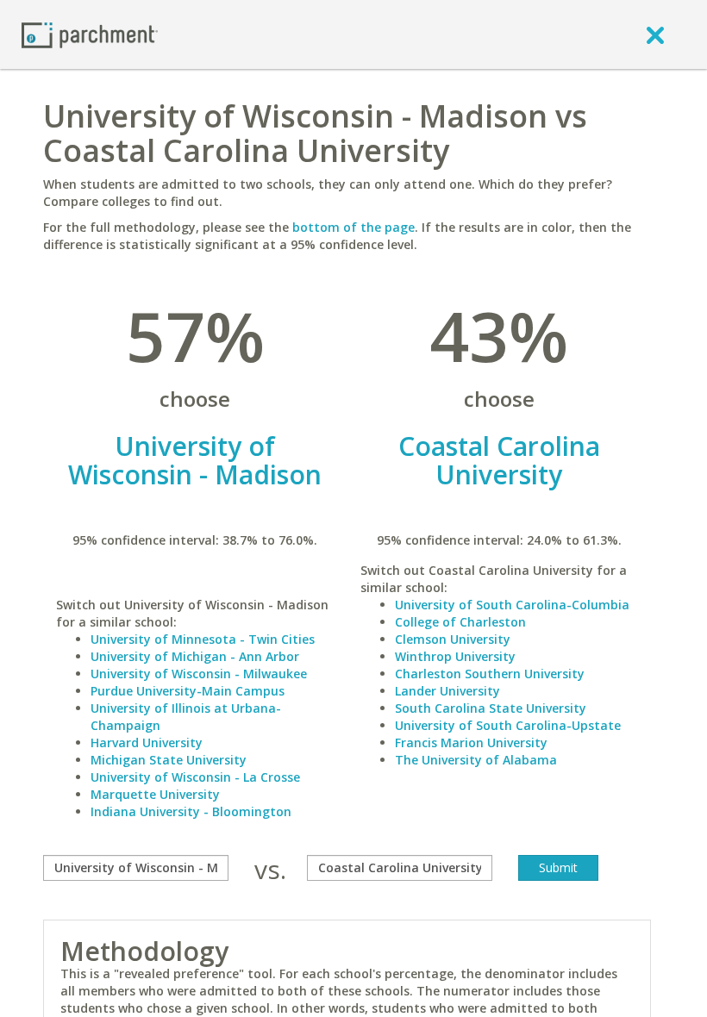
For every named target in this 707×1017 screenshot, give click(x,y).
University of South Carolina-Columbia (512, 604)
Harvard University (147, 742)
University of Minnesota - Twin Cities (203, 639)
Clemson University (452, 639)
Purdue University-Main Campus (188, 691)
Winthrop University (455, 656)
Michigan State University (169, 760)
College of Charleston (460, 622)
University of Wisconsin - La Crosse (195, 777)
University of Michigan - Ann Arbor (195, 656)
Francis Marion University (471, 742)
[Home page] (90, 34)
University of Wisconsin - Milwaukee (199, 673)
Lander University (447, 691)
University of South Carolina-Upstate (508, 725)
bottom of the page (353, 227)
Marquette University (155, 794)
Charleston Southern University (490, 673)
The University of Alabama (476, 760)
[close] (655, 34)
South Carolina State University (490, 708)
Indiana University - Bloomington (191, 811)
